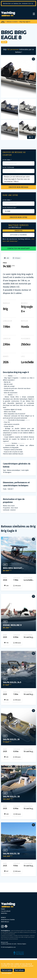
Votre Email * (7, 160)
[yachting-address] (8, 14)
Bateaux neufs (4, 942)
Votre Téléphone (8, 167)
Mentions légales (21, 944)
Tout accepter (7, 970)
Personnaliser (7, 973)
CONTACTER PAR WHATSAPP (18, 248)
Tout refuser (19, 970)
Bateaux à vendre (12, 22)
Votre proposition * (10, 207)
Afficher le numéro (18, 235)
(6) (32, 137)
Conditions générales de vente (8, 944)
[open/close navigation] (34, 14)
